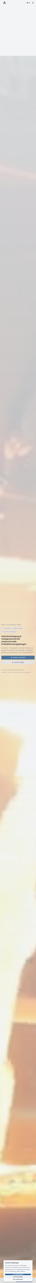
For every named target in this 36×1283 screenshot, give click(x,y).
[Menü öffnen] (33, 3)
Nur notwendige (18, 1276)
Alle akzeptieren (18, 1274)
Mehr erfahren (21, 1271)
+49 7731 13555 (19, 662)
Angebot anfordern (19, 657)
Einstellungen (19, 1279)
